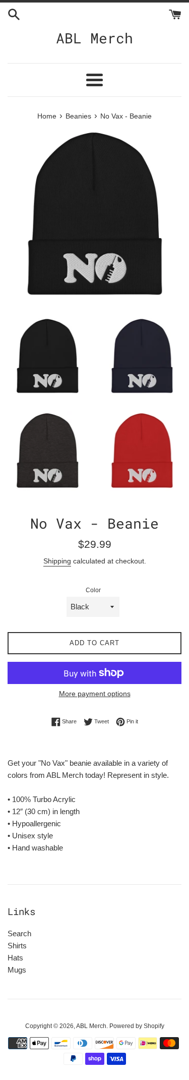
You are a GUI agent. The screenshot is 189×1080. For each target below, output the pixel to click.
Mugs (17, 969)
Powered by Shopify (136, 1026)
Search (19, 933)
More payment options (95, 694)
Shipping (57, 561)
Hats (15, 957)
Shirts (17, 945)
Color (93, 590)
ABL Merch (94, 38)
